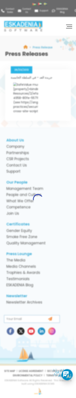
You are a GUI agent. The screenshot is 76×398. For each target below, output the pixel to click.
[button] (69, 26)
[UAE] (40, 4)
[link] (43, 47)
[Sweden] (46, 4)
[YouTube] (31, 331)
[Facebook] (10, 331)
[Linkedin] (41, 331)
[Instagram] (52, 331)
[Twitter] (20, 331)
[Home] (25, 47)
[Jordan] (35, 4)
